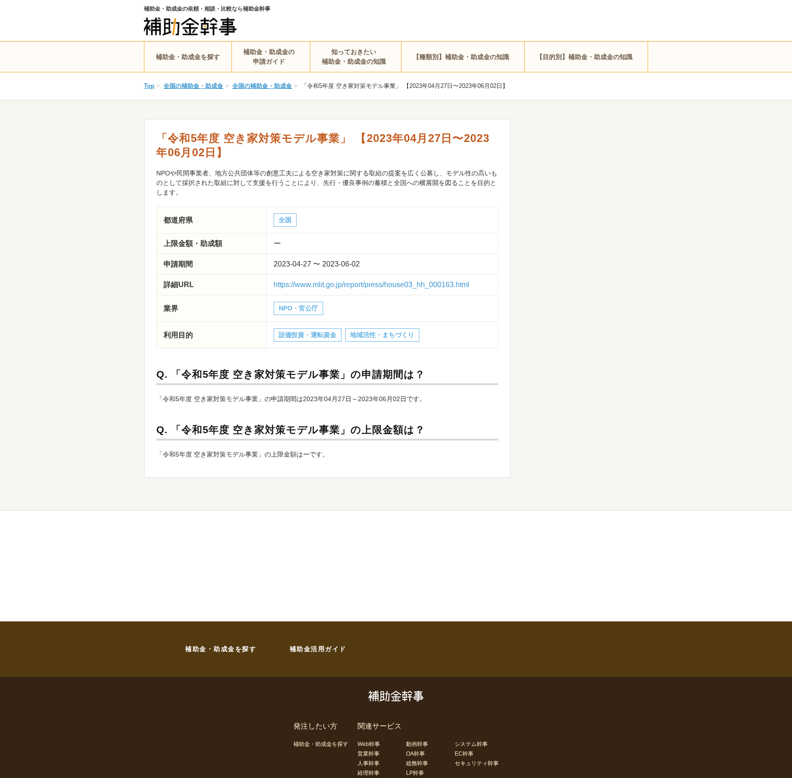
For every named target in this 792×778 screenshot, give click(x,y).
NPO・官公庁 (298, 308)
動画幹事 (417, 744)
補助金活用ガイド (318, 649)
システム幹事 (471, 744)
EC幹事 (464, 754)
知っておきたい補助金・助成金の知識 (354, 56)
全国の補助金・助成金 (193, 85)
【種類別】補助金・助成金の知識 (461, 56)
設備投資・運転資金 (307, 334)
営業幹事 (369, 754)
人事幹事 (369, 763)
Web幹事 (369, 744)
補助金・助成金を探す (188, 56)
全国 (285, 219)
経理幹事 (369, 773)
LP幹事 (415, 773)
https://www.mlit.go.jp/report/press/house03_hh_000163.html (371, 284)
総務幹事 (417, 763)
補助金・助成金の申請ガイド (269, 56)
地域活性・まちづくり (382, 334)
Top (149, 85)
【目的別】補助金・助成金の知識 (584, 56)
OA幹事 (415, 754)
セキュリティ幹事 (477, 763)
